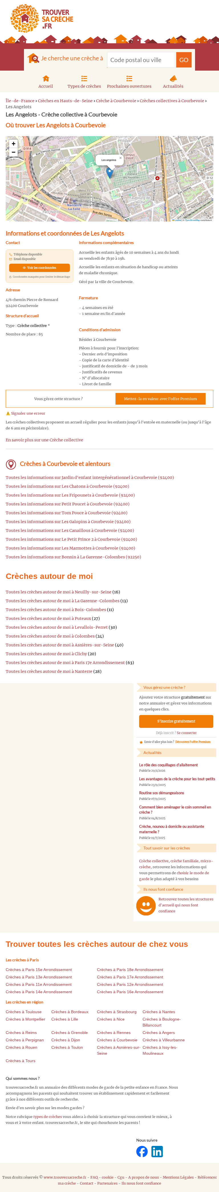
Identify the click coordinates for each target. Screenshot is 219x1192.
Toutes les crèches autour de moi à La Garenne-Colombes (62, 600)
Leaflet (177, 220)
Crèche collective (154, 861)
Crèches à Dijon (65, 1040)
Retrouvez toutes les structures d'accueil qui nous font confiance (186, 905)
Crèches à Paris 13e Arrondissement (39, 977)
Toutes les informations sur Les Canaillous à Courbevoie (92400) (70, 530)
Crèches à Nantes (159, 1011)
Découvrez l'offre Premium (192, 742)
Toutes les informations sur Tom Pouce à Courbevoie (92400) (66, 512)
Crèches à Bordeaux (69, 1011)
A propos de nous (143, 1177)
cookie (107, 1177)
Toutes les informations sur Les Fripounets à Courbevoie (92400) (70, 495)
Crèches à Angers (159, 1032)
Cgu (120, 1177)
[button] (109, 173)
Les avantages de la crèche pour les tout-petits (177, 779)
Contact (86, 1183)
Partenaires (107, 1183)
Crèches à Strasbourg (117, 1011)
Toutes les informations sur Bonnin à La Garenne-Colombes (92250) (73, 557)
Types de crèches (84, 86)
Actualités (173, 86)
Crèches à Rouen (21, 1047)
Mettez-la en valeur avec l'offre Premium (160, 399)
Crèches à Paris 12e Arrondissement (130, 984)
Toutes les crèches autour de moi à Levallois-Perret (57, 627)
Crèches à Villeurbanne (164, 1040)
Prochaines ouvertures (129, 86)
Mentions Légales (178, 1177)
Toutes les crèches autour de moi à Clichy (46, 653)
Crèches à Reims (21, 1032)
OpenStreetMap (192, 220)
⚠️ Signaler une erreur (25, 413)
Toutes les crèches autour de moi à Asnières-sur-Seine (60, 645)
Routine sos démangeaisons (161, 793)
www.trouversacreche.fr (65, 1177)
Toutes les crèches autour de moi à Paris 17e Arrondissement (65, 662)
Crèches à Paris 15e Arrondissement (39, 969)
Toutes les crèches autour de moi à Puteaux (48, 618)
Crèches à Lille (64, 1019)
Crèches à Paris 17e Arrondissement (130, 977)
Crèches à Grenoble (69, 1032)
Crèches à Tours (20, 1060)
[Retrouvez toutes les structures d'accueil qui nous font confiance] (146, 905)
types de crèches (47, 1117)
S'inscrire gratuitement (176, 721)
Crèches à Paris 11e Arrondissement (39, 984)
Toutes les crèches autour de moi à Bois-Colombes (56, 609)
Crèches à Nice (111, 1019)
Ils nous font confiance (141, 1183)
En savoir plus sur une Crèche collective (44, 440)
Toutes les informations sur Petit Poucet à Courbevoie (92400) (67, 504)
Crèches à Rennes (114, 1032)
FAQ (94, 1177)
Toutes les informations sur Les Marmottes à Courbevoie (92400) (70, 548)
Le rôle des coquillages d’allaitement (168, 765)
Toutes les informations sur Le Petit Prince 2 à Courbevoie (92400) (71, 539)
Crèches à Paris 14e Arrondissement (39, 992)
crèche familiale (184, 861)
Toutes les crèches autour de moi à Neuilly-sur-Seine (58, 592)
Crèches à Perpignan (25, 1040)
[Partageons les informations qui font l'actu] (142, 1151)
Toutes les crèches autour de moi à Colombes (50, 636)
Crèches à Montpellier (25, 1019)
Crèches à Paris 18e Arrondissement (130, 969)
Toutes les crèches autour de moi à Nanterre (49, 671)
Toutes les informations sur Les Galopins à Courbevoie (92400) (68, 521)
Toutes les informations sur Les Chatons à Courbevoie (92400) (67, 486)
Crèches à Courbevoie (117, 1040)
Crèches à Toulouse (24, 1011)
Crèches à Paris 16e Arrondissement (130, 992)
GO (183, 59)
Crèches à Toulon (67, 1047)
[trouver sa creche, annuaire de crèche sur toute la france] (39, 18)
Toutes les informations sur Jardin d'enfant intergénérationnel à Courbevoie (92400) (90, 477)
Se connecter (187, 733)
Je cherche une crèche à (72, 58)
